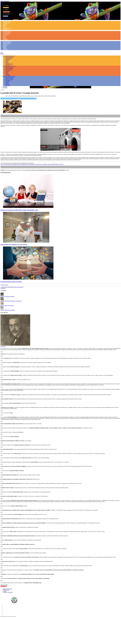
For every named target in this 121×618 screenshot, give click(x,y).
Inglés (4, 26)
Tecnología (5, 23)
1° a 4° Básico (9, 56)
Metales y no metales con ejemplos (7, 296)
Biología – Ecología (7, 42)
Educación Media (9, 76)
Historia (4, 24)
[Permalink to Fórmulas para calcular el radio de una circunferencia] (2, 299)
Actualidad (2, 284)
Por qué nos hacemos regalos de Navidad (11, 281)
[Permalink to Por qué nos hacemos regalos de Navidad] (28, 279)
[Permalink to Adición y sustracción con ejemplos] (2, 308)
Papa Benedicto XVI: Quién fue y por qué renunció (14, 244)
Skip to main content (5, 1)
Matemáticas (5, 29)
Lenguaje (5, 27)
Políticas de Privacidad (7, 588)
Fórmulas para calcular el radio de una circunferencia (11, 300)
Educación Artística (7, 21)
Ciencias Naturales (6, 28)
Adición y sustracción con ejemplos (8, 310)
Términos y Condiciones (8, 592)
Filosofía (4, 46)
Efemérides (5, 19)
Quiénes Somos (6, 589)
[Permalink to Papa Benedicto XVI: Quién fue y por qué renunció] (26, 242)
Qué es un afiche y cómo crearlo (7, 305)
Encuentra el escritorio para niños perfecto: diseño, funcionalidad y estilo (19, 210)
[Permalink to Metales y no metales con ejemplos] (2, 295)
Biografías (5, 18)
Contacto (5, 591)
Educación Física (6, 22)
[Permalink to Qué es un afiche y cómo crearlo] (2, 304)
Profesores (6, 284)
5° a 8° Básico (9, 66)
